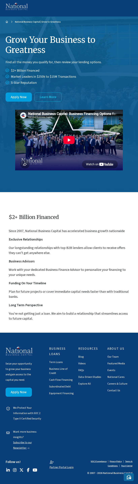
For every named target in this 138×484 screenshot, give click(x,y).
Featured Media (116, 363)
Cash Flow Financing (61, 380)
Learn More (48, 97)
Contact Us (113, 390)
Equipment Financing (61, 393)
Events (111, 370)
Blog (81, 357)
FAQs (81, 370)
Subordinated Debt (60, 386)
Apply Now (19, 97)
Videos (82, 363)
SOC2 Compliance (99, 461)
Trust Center (126, 465)
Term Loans (56, 362)
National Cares (116, 377)
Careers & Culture (117, 384)
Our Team (113, 357)
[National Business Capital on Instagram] (14, 471)
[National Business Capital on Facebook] (28, 471)
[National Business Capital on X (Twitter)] (21, 471)
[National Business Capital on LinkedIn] (8, 471)
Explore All (84, 384)
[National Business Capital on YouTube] (35, 471)
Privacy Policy (116, 461)
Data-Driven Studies (89, 377)
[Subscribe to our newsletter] (129, 477)
